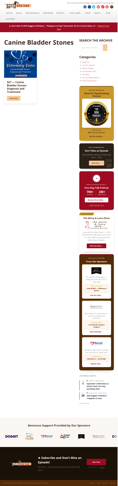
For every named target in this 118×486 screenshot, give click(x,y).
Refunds (105, 483)
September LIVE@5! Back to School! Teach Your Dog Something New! (98, 386)
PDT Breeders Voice (89, 71)
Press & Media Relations (91, 78)
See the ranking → (96, 136)
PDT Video (85, 74)
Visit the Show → (96, 246)
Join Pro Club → (96, 295)
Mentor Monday (87, 68)
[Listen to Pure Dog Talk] (96, 178)
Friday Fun (85, 62)
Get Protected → (96, 332)
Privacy (92, 483)
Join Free (96, 462)
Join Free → (96, 163)
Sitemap (112, 483)
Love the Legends (88, 65)
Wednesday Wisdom (89, 81)
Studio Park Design (43, 483)
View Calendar (84, 403)
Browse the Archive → (96, 200)
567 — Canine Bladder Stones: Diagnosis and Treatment (17, 87)
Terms (99, 483)
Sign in (102, 467)
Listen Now (14, 98)
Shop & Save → (97, 364)
